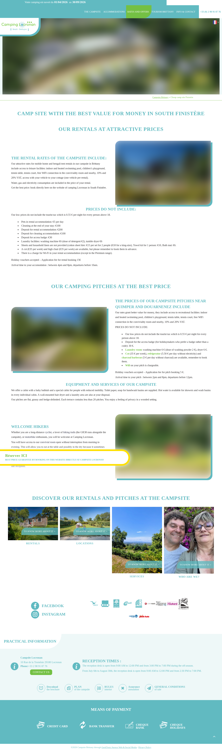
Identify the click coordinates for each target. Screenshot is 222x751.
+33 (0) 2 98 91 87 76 (210, 11)
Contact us (41, 672)
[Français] (215, 23)
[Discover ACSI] (105, 603)
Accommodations (114, 11)
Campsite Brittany (160, 97)
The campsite (92, 11)
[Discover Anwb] (127, 603)
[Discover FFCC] (138, 603)
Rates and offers (138, 11)
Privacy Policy (144, 747)
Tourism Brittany (162, 11)
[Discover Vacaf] (116, 603)
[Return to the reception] (20, 27)
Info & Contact (185, 11)
